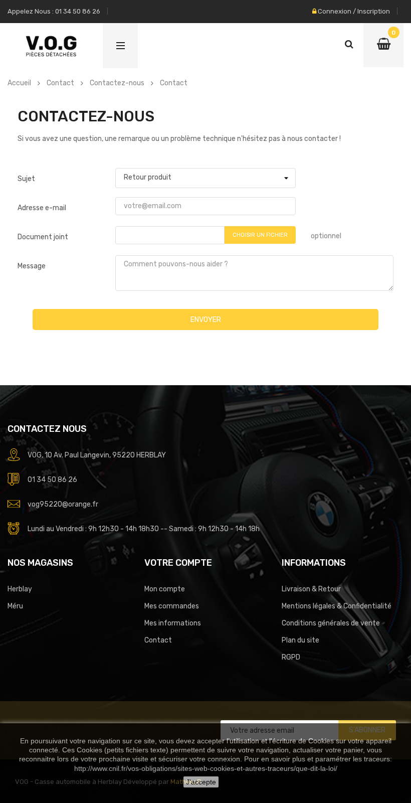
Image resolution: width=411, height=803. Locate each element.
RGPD (291, 657)
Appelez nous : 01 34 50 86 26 (54, 11)
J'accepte (201, 782)
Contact (158, 640)
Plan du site (300, 640)
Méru (15, 606)
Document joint (43, 237)
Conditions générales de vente (331, 623)
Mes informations (172, 623)
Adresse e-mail (42, 208)
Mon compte (164, 589)
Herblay (20, 589)
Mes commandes (171, 606)
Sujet (26, 179)
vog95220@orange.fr (63, 504)
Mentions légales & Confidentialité (336, 606)
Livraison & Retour (311, 589)
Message (32, 266)
